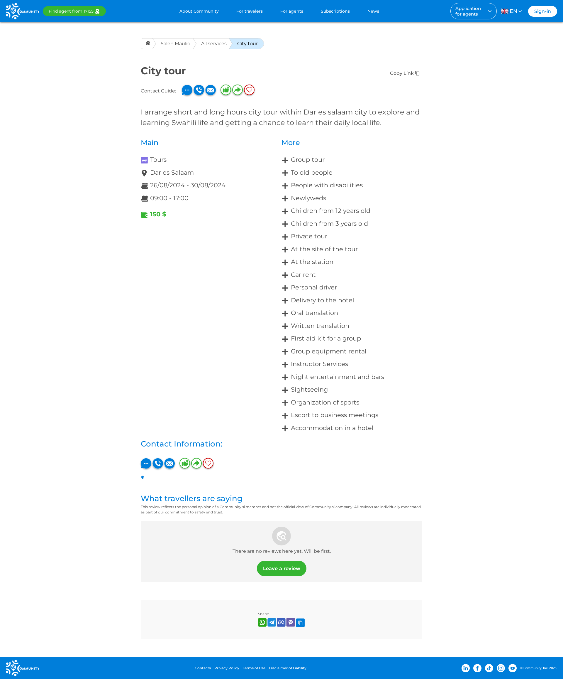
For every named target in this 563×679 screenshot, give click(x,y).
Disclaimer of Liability (287, 668)
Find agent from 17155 (71, 11)
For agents (291, 11)
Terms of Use (254, 668)
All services (214, 43)
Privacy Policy (226, 668)
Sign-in (542, 11)
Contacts (203, 668)
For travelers (249, 11)
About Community (199, 11)
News (373, 11)
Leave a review (281, 568)
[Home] (148, 43)
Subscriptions (335, 11)
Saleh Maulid (176, 43)
